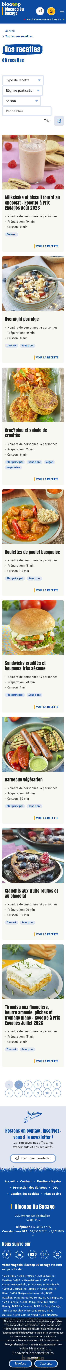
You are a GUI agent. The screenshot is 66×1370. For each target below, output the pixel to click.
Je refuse (20, 1363)
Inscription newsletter (36, 1158)
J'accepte (46, 1363)
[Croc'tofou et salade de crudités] (33, 395)
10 (47, 1093)
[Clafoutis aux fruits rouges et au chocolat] (33, 855)
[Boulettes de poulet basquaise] (33, 516)
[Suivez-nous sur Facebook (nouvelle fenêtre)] (6, 1254)
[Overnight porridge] (33, 283)
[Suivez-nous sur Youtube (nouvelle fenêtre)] (32, 1254)
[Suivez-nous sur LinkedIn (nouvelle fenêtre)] (19, 1254)
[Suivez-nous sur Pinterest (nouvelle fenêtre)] (57, 1254)
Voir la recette (47, 246)
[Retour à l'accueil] (11, 4)
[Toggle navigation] (62, 12)
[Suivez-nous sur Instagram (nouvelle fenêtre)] (44, 1254)
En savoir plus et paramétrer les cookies (33, 1354)
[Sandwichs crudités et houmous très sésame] (33, 627)
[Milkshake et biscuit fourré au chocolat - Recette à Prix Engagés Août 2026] (33, 162)
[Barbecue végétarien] (33, 744)
